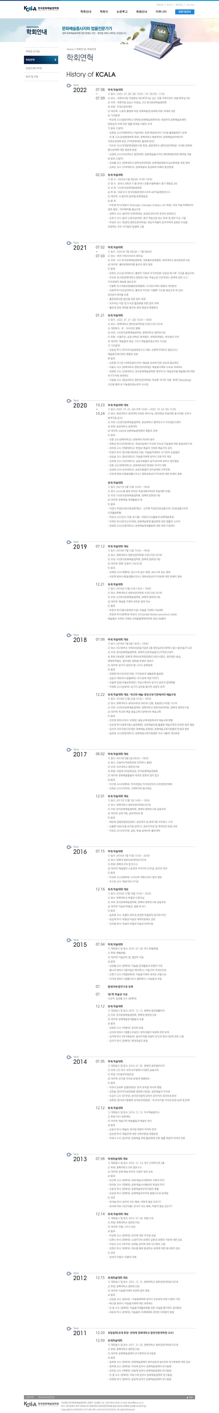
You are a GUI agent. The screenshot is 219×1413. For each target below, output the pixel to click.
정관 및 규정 (32, 76)
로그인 (169, 5)
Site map (190, 5)
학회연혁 (30, 60)
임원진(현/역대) (34, 68)
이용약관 (30, 1397)
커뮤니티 (161, 11)
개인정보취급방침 (46, 1397)
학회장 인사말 (33, 51)
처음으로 (159, 5)
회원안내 (141, 11)
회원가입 (179, 5)
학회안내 (85, 11)
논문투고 (122, 11)
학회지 (104, 11)
